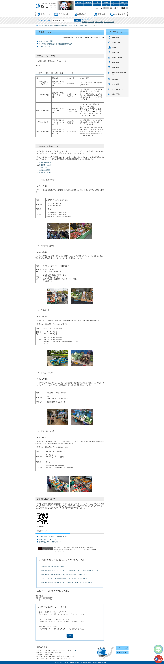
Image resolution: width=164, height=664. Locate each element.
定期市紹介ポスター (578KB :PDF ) (51, 539)
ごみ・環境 (115, 84)
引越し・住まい (117, 57)
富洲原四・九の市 (45, 165)
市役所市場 (43, 167)
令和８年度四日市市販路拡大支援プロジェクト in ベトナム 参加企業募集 (66, 582)
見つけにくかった (79, 614)
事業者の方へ (49, 25)
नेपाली (88, 5)
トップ (40, 25)
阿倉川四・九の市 (45, 172)
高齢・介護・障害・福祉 (119, 73)
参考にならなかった (77, 629)
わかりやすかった (47, 621)
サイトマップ (123, 648)
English (79, 2)
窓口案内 (85, 22)
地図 (74, 650)
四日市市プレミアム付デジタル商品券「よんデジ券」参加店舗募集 (64, 578)
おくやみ (115, 79)
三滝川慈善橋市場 (45, 162)
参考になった (45, 629)
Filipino (79, 5)
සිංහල (114, 5)
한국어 (115, 2)
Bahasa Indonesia (97, 4)
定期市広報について (46, 46)
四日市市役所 (46, 5)
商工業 (57, 25)
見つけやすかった (47, 614)
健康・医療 (115, 67)
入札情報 (91, 22)
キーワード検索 (44, 19)
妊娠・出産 (115, 37)
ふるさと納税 (99, 22)
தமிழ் (106, 5)
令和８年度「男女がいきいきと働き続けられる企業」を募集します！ (65, 574)
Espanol (106, 2)
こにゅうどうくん (109, 22)
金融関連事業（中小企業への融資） (53, 566)
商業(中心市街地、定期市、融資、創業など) (76, 25)
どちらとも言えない (63, 614)
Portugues (88, 2)
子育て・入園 (116, 42)
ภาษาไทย (123, 5)
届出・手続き (116, 94)
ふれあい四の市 (44, 170)
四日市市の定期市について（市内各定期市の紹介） (56, 44)
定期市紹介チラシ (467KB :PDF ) (50, 542)
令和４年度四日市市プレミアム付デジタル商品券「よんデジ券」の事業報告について (70, 570)
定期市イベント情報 (46, 41)
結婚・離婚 (115, 62)
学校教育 (115, 47)
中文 (97, 2)
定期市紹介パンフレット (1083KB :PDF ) (53, 536)
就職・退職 (115, 52)
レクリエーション (117, 89)
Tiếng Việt (124, 2)
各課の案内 (122, 652)
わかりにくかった (79, 621)
